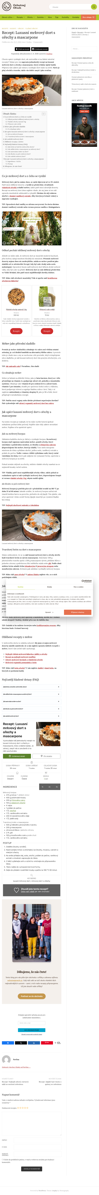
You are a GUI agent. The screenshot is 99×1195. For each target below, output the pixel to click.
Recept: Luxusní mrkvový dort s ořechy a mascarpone (24, 159)
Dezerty (13, 28)
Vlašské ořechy (31, 28)
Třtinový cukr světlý (14, 124)
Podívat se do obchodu (32, 996)
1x (42, 787)
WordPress (42, 1191)
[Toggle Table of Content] (42, 114)
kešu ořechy (20, 668)
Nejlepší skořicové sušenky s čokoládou (22, 505)
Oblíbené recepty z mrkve (14, 142)
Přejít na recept (23, 49)
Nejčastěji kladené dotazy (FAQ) (16, 144)
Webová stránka (5, 1154)
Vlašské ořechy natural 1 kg (17, 122)
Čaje (56, 17)
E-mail (4, 1147)
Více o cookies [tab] (78, 587)
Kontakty (75, 17)
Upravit (48, 612)
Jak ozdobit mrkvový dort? (17, 156)
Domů (74, 32)
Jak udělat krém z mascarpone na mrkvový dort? (24, 149)
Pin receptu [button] (47, 756)
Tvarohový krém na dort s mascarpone (21, 136)
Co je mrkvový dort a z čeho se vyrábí (18, 117)
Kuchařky (65, 17)
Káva (50, 17)
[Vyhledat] (94, 6)
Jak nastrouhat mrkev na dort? (18, 152)
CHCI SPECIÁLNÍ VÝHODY (31, 1030)
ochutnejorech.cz (14, 980)
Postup (10, 164)
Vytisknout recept (41, 49)
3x (57, 787)
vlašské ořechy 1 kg (18, 478)
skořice (13, 811)
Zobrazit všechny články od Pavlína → (16, 1067)
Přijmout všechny (77, 612)
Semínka (40, 17)
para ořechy (19, 574)
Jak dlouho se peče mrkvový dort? (19, 154)
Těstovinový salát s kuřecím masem (84, 84)
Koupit (16, 331)
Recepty (20, 17)
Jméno (4, 1140)
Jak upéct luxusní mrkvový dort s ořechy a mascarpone (25, 132)
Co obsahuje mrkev (14, 129)
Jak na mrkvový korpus (15, 134)
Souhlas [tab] (20, 587)
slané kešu (49, 668)
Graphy (54, 1191)
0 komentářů (37, 42)
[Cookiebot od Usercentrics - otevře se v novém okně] (83, 581)
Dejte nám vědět (27, 892)
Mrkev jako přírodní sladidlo (15, 127)
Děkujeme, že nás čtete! (13, 166)
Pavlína (49, 54)
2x (49, 787)
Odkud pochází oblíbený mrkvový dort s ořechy (23, 119)
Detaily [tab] (49, 587)
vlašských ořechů (18, 803)
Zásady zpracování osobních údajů (31, 1034)
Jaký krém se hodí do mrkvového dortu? (21, 147)
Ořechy (30, 17)
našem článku (33, 574)
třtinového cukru (18, 800)
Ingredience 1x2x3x (14, 161)
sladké (41, 668)
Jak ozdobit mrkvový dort (14, 139)
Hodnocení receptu (9, 1108)
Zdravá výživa (7, 17)
